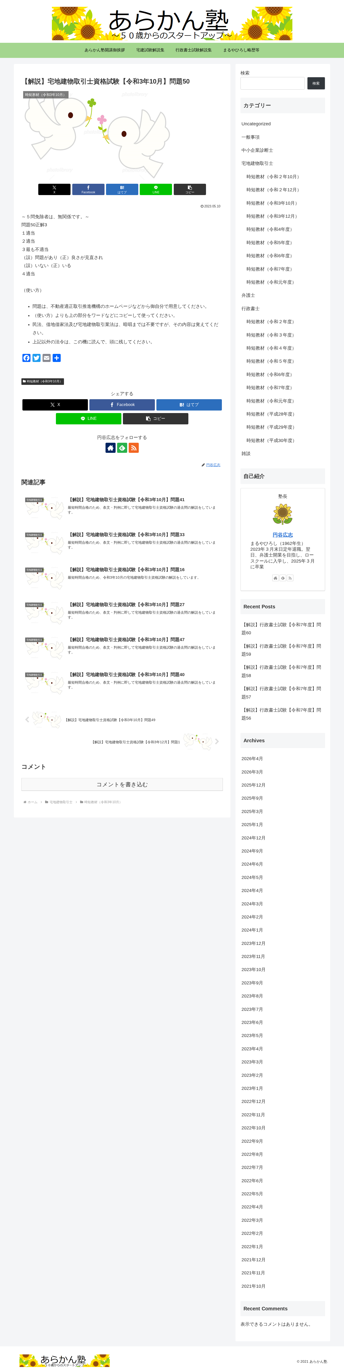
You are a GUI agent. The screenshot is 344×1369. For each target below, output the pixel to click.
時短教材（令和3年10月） (44, 381)
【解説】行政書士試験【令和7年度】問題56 (281, 714)
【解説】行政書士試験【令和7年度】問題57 (281, 692)
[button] (190, 189)
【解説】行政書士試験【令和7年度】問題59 (281, 650)
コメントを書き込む (122, 784)
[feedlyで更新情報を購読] (122, 448)
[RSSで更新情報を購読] (134, 448)
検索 (245, 73)
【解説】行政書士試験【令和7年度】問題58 (281, 671)
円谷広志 (283, 535)
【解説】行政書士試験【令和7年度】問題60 (281, 628)
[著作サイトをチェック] (111, 448)
